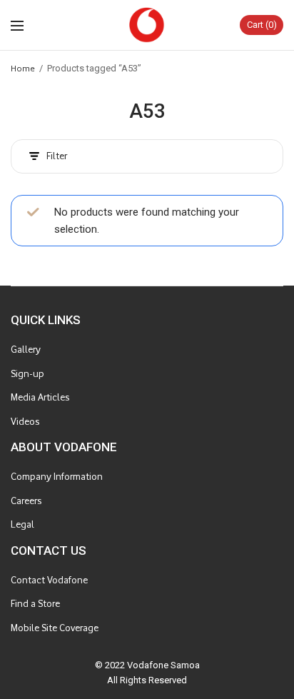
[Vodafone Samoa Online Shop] (147, 25)
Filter (56, 156)
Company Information (57, 477)
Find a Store (35, 604)
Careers (26, 501)
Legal (22, 524)
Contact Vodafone (49, 580)
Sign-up (27, 374)
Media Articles (40, 397)
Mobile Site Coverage (54, 628)
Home (23, 68)
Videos (25, 422)
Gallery (26, 349)
